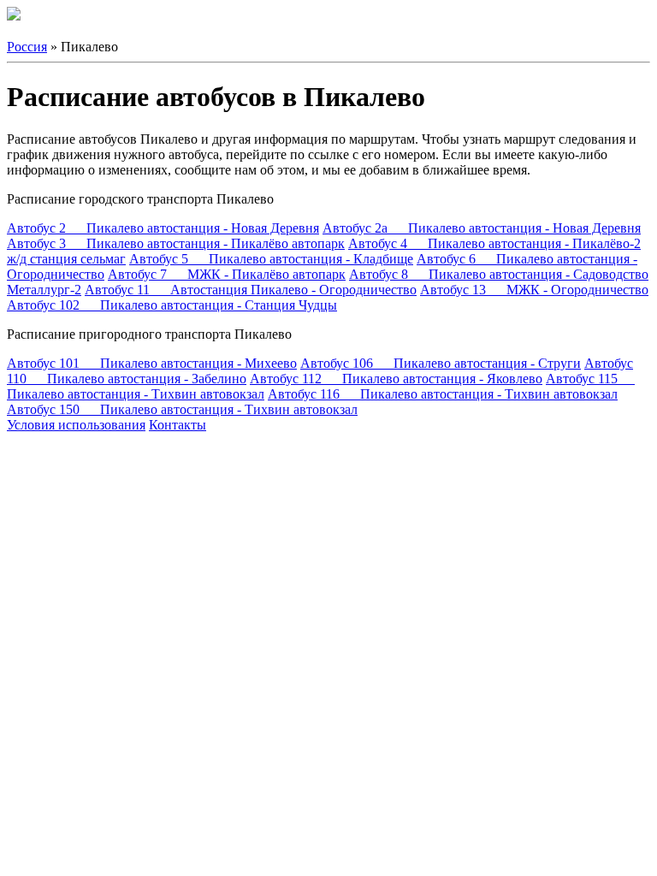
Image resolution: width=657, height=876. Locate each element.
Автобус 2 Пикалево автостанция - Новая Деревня (163, 228)
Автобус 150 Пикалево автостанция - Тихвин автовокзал (182, 409)
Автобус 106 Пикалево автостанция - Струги (440, 363)
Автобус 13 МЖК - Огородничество (534, 289)
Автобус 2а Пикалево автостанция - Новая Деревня (482, 228)
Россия (27, 46)
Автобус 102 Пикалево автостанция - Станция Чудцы (172, 305)
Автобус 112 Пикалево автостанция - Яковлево (396, 378)
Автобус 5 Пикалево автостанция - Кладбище (271, 259)
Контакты (177, 424)
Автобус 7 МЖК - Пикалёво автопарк (227, 274)
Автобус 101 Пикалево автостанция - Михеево (152, 363)
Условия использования (76, 424)
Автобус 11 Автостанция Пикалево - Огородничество (251, 289)
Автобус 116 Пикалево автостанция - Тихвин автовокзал (443, 394)
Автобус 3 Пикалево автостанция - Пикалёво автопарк (176, 243)
